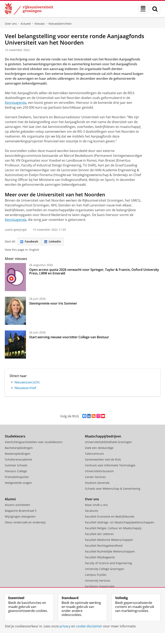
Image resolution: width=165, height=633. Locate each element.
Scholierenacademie (18, 459)
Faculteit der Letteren (99, 534)
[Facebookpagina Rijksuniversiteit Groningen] (84, 416)
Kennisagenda (15, 102)
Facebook (31, 241)
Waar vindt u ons (96, 505)
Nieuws (40, 23)
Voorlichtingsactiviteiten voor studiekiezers (34, 442)
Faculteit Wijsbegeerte (100, 557)
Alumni (10, 499)
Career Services (95, 477)
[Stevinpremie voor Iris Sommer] (15, 311)
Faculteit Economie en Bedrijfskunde (109, 516)
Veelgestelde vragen (18, 483)
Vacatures (91, 511)
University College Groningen (104, 569)
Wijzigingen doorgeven (20, 516)
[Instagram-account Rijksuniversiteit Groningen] (98, 416)
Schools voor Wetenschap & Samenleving (112, 488)
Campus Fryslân (95, 575)
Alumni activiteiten (17, 505)
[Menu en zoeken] (143, 9)
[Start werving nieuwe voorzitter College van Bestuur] (15, 344)
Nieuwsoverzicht (27, 382)
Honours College (16, 471)
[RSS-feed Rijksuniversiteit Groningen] (94, 416)
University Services (97, 580)
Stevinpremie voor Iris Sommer (53, 303)
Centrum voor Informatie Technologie (110, 465)
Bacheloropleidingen (19, 448)
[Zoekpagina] (155, 9)
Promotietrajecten (17, 477)
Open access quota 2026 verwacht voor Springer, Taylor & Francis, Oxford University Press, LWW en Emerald (94, 271)
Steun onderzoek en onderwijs (25, 522)
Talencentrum (94, 454)
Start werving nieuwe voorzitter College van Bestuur (69, 337)
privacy (65, 626)
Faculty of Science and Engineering (108, 563)
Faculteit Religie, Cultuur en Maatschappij (113, 528)
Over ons (11, 23)
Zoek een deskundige (99, 448)
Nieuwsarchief (25, 388)
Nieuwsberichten (60, 23)
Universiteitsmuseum (99, 471)
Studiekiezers (15, 436)
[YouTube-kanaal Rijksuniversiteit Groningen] (103, 416)
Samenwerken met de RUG (103, 459)
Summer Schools (16, 465)
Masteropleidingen (17, 454)
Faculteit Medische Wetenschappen (109, 540)
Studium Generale (97, 483)
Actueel (26, 23)
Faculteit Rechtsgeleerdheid (104, 545)
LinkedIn (55, 241)
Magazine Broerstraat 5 (20, 511)
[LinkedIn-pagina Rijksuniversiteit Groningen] (89, 416)
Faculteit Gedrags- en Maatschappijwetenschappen (119, 522)
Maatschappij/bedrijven (103, 436)
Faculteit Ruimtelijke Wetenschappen (110, 551)
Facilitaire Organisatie (99, 586)
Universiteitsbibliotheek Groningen (108, 442)
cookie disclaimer (89, 626)
